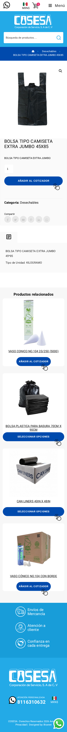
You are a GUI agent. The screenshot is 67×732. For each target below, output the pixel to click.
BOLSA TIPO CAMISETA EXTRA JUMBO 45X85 (38, 55)
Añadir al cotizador (33, 180)
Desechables (49, 51)
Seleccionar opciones (33, 436)
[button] (60, 71)
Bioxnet (48, 724)
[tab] (8, 237)
